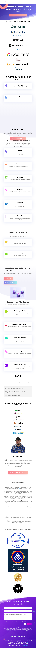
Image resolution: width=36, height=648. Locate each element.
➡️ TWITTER (13, 636)
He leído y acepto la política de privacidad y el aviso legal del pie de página (16, 621)
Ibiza (19, 488)
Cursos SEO (8, 278)
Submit (29, 624)
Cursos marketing (10, 282)
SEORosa (28, 642)
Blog (18, 641)
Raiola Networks (24, 645)
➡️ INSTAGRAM (21, 636)
